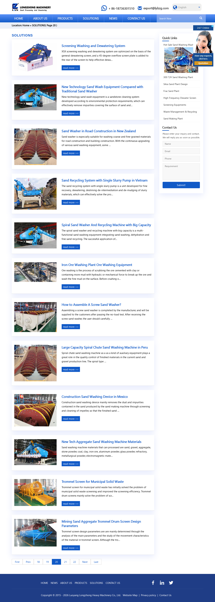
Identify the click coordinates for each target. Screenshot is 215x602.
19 (47, 561)
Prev (28, 561)
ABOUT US (40, 18)
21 (65, 561)
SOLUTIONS (91, 18)
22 (74, 561)
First (17, 561)
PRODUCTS (65, 18)
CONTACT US (136, 18)
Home (26, 25)
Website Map (130, 595)
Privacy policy (148, 595)
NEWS (113, 18)
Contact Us (165, 595)
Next (85, 561)
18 (38, 561)
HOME (18, 18)
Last (96, 561)
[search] (201, 18)
